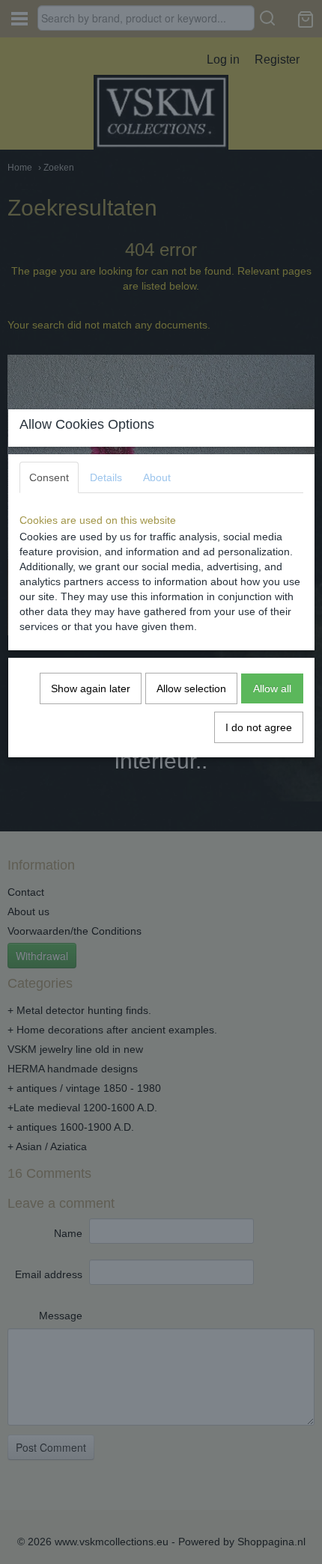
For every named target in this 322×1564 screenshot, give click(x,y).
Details (106, 477)
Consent (49, 477)
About (157, 477)
